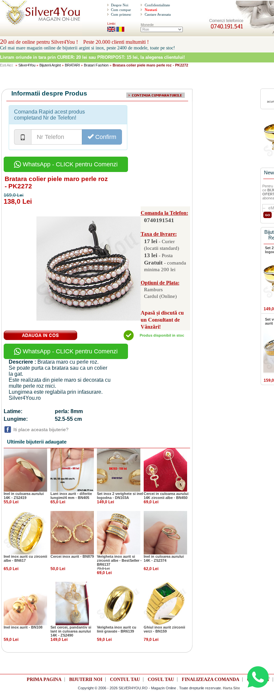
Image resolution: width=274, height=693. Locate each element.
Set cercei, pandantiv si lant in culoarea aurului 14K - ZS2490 (70, 631)
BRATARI (72, 65)
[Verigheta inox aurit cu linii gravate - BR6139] (118, 603)
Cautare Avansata (158, 14)
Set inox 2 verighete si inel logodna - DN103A (120, 496)
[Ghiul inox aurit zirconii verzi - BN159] (165, 603)
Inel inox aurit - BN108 (23, 627)
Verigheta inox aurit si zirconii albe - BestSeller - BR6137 (119, 560)
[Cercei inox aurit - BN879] (72, 532)
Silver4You (26, 65)
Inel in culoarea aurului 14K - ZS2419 (24, 496)
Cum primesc (121, 14)
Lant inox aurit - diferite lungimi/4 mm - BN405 (71, 496)
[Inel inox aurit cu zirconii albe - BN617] (25, 532)
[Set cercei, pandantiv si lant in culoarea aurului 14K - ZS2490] (72, 603)
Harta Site (231, 688)
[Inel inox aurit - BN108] (25, 603)
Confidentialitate (157, 5)
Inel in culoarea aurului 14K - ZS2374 (164, 558)
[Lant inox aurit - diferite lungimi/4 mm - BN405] (72, 470)
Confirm (105, 137)
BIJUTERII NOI (85, 679)
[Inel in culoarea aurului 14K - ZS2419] (25, 470)
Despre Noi (119, 5)
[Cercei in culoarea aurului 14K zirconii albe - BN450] (165, 470)
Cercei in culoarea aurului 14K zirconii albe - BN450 (166, 496)
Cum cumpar (121, 10)
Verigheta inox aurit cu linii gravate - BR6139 (116, 629)
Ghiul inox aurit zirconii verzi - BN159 (164, 629)
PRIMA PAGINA (44, 679)
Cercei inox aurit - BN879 (72, 556)
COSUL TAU (161, 679)
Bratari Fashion (96, 65)
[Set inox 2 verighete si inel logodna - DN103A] (118, 470)
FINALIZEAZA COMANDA (210, 679)
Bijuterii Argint (50, 65)
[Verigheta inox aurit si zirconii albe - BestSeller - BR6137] (118, 532)
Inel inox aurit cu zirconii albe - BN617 (25, 558)
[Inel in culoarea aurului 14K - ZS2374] (165, 532)
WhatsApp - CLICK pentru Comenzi (69, 164)
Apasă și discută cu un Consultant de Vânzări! (162, 320)
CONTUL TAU (125, 679)
